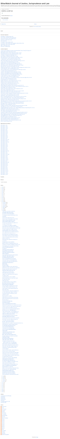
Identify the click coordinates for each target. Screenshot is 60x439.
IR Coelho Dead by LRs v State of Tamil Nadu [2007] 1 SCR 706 (10, 75)
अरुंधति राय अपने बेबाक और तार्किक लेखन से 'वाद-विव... (8, 220)
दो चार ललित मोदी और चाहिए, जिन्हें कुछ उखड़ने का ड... (8, 360)
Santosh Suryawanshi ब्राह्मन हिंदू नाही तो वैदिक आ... (9, 329)
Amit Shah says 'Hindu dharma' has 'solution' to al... (10, 222)
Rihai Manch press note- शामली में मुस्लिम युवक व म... (9, 310)
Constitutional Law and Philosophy (6, 395)
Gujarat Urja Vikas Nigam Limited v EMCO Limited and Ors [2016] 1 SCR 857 (12, 90)
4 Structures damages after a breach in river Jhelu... (10, 315)
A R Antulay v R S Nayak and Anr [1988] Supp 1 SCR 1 (9, 55)
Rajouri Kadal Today (5, 289)
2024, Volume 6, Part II (4, 148)
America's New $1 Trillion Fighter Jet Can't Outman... (10, 218)
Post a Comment (5, 19)
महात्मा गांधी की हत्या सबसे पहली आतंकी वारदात (7, 338)
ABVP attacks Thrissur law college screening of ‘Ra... (10, 319)
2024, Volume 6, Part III (4, 149)
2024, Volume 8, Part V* (4, 165)
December (4, 202)
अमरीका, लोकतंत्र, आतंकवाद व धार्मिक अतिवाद (7, 339)
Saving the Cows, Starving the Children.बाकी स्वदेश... (9, 357)
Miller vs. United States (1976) (5, 45)
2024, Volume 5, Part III (4, 145)
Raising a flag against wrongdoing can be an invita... (10, 285)
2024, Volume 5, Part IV (4, 146)
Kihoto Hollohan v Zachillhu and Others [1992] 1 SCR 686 (9, 56)
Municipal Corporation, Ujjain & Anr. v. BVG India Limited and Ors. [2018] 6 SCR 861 (13, 98)
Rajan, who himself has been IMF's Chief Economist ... (10, 298)
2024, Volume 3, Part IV (4, 137)
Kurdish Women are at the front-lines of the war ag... (10, 297)
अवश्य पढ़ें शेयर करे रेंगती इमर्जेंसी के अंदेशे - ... (7, 301)
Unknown (3, 419)
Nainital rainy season (5, 280)
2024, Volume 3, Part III (4, 136)
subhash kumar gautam (5, 434)
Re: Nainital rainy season (6, 279)
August (4, 207)
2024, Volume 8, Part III (4, 163)
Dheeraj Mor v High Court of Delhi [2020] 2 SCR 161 (8, 116)
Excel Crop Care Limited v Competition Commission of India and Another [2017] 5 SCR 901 (14, 93)
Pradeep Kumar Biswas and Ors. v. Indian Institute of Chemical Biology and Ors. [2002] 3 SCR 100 (15, 67)
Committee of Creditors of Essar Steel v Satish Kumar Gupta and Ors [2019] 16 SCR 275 (14, 112)
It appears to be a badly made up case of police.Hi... (10, 274)
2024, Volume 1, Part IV (4, 128)
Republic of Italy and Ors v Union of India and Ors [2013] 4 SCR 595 (11, 80)
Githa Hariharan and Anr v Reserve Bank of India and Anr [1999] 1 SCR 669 (12, 65)
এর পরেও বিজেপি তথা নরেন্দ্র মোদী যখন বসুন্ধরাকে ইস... (8, 320)
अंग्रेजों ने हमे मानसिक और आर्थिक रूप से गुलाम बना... (8, 221)
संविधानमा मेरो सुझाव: (4, 263)
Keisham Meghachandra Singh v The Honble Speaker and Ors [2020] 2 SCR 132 (13, 114)
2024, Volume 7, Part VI (4, 157)
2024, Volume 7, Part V (4, 156)
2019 (2, 196)
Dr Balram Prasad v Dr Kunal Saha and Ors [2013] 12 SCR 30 (10, 83)
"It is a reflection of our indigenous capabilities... (9, 225)
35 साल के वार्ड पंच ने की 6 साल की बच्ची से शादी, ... (8, 328)
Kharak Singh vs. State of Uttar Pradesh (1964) (8, 44)
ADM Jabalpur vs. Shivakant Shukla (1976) (7, 36)
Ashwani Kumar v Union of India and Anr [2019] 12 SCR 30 (9, 108)
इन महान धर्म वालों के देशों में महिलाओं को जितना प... (8, 326)
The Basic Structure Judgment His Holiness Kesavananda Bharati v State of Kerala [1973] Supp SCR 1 (16, 50)
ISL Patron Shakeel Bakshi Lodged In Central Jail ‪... (9, 292)
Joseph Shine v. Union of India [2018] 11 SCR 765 (8, 104)
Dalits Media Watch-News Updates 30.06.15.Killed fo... (10, 226)
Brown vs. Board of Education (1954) (6, 121)
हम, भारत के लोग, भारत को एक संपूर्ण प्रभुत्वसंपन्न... (8, 213)
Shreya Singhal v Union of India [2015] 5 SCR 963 (8, 87)
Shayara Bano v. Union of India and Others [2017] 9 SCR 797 (10, 95)
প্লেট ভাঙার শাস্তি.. (4, 240)
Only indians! (4, 216)
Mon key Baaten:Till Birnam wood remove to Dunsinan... (11, 317)
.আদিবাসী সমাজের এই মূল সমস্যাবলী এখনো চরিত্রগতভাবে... (8, 211)
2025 (2, 188)
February (4, 379)
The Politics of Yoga (5, 275)
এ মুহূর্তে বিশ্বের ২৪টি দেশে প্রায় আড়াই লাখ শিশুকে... (8, 271)
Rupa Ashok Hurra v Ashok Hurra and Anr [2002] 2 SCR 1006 (10, 66)
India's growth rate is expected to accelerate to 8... (10, 239)
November (4, 203)
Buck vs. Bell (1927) (4, 40)
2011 (2, 386)
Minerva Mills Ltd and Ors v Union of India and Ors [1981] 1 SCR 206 (11, 52)
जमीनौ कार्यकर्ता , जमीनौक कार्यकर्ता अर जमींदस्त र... (8, 256)
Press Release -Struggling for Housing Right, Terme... (10, 361)
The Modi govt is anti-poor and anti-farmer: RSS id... (10, 215)
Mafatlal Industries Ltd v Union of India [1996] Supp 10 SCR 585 (10, 62)
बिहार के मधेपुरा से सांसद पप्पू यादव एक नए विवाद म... (8, 283)
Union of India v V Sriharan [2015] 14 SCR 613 (7, 89)
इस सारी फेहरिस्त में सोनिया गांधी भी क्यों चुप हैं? (7, 212)
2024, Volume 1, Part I (4, 125)
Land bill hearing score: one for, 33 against (8, 276)
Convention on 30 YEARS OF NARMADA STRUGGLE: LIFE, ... (11, 244)
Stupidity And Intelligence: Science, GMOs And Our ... (10, 266)
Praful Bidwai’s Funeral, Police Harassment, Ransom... (10, 353)
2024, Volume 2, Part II (4, 130)
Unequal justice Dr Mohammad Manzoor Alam (9, 347)
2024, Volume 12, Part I (4, 174)
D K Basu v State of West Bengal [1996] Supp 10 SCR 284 (9, 61)
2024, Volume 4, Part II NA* (5, 139)
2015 (2, 201)
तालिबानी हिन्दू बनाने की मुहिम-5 (6, 337)
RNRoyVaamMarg (4, 415)
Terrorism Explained (5, 348)
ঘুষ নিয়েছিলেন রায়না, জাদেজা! (5, 294)
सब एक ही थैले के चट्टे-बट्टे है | (6, 302)
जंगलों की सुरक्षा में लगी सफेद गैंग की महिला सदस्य (8, 249)
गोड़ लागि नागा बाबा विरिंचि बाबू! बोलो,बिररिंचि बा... (8, 247)
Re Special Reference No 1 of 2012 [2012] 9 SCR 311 (9, 79)
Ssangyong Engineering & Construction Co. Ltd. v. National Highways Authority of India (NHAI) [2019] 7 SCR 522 (18, 107)
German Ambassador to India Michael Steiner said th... (10, 374)
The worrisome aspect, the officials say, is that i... (9, 293)
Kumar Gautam (4, 409)
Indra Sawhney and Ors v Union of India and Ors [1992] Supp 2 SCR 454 (11, 57)
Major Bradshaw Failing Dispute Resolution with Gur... (10, 344)
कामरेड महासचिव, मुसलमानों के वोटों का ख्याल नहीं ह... (8, 316)
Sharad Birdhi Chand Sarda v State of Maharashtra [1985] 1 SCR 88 (11, 53)
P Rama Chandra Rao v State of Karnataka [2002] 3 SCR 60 (10, 68)
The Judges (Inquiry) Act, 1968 (5, 401)
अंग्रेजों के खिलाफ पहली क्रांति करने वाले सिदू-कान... (8, 252)
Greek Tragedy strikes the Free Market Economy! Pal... (10, 231)
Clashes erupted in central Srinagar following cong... (10, 288)
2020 (2, 194)
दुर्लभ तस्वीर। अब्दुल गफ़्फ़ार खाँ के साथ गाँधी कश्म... (8, 321)
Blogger (37, 437)
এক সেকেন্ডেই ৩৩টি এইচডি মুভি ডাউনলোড (7, 224)
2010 (2, 387)
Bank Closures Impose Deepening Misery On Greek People (11, 227)
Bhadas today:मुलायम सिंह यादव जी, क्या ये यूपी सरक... (9, 258)
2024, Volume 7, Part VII (4, 158)
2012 (2, 385)
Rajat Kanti (3, 416)
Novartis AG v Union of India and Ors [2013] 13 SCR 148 (9, 81)
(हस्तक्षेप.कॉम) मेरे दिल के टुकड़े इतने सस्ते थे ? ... (8, 262)
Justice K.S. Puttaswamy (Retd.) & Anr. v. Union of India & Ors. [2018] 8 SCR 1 (12, 102)
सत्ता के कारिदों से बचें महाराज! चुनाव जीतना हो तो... (8, 257)
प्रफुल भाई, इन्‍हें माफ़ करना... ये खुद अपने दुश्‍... (7, 366)
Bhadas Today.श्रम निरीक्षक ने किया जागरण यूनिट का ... (9, 303)
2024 (2, 189)
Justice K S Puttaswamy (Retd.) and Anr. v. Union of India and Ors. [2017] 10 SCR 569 (13, 96)
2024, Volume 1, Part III (4, 127)
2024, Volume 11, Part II (4, 173)
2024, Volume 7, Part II (4, 153)
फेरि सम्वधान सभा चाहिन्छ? (5, 265)
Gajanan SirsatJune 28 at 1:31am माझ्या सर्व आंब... (9, 342)
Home (35, 24)
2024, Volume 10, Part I (4, 168)
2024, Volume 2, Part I (4, 129)
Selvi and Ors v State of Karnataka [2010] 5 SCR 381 (8, 78)
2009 (2, 389)
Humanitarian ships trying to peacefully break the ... (10, 261)
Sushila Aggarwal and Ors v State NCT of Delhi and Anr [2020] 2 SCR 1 (11, 115)
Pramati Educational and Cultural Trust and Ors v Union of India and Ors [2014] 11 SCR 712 (14, 86)
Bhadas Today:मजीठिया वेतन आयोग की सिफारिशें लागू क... (9, 365)
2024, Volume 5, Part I (4, 143)
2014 (2, 382)
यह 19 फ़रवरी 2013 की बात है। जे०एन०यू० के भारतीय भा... (9, 281)
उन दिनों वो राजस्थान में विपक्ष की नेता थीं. (7, 333)
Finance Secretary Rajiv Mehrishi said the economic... (10, 236)
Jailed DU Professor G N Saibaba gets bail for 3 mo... (10, 243)
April (3, 377)
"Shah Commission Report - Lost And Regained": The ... (10, 311)
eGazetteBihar (3, 396)
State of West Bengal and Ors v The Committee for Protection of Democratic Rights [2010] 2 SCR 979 (16, 77)
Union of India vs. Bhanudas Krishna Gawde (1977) (8, 37)
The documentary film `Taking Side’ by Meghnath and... (10, 290)
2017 (2, 198)
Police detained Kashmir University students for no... (10, 364)
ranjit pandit (3, 433)
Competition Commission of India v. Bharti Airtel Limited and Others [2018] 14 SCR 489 (14, 105)
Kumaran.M (3, 410)
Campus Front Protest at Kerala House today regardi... (10, 352)
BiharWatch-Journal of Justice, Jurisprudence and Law (25, 3)
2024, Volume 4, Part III (4, 140)
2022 (2, 192)
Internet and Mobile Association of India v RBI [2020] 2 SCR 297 (10, 117)
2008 (2, 390)
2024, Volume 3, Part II (4, 135)
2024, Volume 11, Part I (4, 172)
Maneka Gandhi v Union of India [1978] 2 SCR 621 (8, 51)
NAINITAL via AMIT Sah (6, 238)
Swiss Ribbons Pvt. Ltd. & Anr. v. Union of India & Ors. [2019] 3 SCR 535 (11, 106)
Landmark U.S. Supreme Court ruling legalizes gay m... (10, 312)
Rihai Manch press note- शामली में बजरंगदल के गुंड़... (9, 369)
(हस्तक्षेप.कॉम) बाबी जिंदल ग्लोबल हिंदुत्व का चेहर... (8, 370)
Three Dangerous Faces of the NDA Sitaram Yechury (10, 245)
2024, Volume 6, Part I (4, 147)
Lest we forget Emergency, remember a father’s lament (10, 355)
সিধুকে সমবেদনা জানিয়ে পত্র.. (5, 299)
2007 (2, 391)
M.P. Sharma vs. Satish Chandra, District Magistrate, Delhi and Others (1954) (12, 43)
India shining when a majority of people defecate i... (10, 324)
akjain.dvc (3, 428)
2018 (2, 197)
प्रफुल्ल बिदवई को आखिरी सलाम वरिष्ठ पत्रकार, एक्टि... (8, 270)
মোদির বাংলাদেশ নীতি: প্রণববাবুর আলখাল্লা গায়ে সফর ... (8, 217)
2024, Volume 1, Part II (4, 126)
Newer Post (4, 24)
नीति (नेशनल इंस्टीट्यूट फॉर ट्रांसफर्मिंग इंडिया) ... (8, 284)
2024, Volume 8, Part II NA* (5, 162)
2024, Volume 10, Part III (4, 171)
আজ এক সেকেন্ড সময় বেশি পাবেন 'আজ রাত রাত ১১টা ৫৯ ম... (9, 233)
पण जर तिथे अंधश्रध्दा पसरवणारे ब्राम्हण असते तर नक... (9, 325)
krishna (3, 429)
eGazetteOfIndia (3, 399)
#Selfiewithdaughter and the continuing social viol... (10, 230)
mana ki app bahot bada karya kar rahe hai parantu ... (10, 254)
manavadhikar (4, 430)
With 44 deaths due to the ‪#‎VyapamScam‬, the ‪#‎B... (10, 234)
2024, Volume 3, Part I (4, 134)
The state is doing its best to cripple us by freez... (9, 229)
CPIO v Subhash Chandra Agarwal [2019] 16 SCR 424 (9, 111)
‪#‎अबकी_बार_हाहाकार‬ (4, 330)
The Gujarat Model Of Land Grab (7, 356)
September (4, 206)
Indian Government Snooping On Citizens (8, 362)
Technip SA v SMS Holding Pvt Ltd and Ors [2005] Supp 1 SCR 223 (11, 71)
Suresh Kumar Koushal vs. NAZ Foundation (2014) (8, 38)
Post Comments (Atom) (37, 26)
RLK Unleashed (4, 414)
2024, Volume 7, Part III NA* (5, 154)
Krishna (3, 407)
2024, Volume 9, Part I (4, 166)
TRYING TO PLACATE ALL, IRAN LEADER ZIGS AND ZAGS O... (11, 306)
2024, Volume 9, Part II (4, 167)
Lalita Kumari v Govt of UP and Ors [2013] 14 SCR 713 (9, 84)
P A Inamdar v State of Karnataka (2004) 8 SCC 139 (8, 70)
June (3, 210)
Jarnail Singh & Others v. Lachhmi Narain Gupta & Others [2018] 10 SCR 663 (12, 103)
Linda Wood (2, 400)
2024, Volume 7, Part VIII (4, 159)
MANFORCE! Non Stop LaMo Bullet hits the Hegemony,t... (11, 267)
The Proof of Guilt (3, 402)
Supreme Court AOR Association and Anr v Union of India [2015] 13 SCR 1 (12, 88)
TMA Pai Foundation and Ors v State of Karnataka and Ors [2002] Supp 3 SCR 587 (13, 69)
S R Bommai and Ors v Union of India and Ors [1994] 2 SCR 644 (10, 58)
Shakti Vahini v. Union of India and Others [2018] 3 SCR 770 (10, 99)
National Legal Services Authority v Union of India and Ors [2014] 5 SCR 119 (12, 85)
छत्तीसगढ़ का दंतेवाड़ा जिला (5, 253)
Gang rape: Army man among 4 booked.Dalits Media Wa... (11, 308)
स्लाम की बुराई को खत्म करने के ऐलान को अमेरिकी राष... (8, 371)
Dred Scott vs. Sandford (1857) (5, 46)
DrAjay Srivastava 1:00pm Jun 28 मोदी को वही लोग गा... (9, 343)
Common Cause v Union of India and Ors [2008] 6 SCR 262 (10, 76)
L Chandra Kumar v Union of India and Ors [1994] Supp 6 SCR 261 (11, 59)
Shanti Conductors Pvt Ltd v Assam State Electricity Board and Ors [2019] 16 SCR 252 (14, 113)
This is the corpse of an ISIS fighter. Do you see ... (9, 307)
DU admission (4, 248)
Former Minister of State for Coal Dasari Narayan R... (10, 235)
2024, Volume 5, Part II (4, 144)
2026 (2, 187)
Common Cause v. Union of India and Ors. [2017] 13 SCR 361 (10, 94)
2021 (2, 193)
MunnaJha (3, 411)
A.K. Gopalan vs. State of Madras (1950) (7, 42)
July (3, 208)
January (4, 381)
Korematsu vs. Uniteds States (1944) (6, 39)
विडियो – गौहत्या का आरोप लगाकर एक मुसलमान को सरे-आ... (9, 334)
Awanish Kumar (4, 406)
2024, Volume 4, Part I (4, 138)
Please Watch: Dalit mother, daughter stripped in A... (10, 346)
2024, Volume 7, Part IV (4, 155)
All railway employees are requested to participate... (10, 335)
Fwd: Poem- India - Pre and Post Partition (8, 351)
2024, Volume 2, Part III (4, 131)
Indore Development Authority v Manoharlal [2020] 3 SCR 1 (10, 118)
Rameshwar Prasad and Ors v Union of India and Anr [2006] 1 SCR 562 (11, 74)
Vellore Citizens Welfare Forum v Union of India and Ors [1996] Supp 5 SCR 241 (13, 60)
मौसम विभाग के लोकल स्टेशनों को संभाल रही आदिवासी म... (9, 373)
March (4, 378)
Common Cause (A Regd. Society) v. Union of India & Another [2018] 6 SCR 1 (12, 97)
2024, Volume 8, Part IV (4, 164)
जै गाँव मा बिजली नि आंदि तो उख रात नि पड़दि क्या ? (8, 272)
